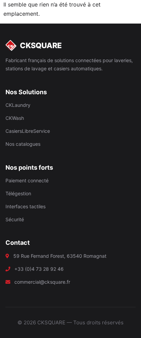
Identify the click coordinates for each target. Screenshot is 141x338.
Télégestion (18, 193)
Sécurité (14, 219)
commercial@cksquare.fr (42, 282)
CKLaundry (17, 105)
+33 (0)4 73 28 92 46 (39, 269)
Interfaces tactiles (25, 206)
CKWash (14, 118)
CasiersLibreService (27, 131)
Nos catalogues (22, 144)
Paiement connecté (27, 180)
